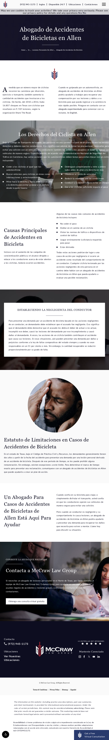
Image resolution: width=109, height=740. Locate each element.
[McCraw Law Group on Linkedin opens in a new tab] (98, 656)
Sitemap (65, 690)
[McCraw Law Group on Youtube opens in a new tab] (93, 656)
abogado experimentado (70, 109)
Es (29, 50)
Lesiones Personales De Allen (43, 50)
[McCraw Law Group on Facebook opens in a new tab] (84, 656)
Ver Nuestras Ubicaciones (12, 658)
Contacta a (41, 566)
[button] (5, 734)
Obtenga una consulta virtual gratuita (26, 601)
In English (72, 112)
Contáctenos (91, 4)
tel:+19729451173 (21, 730)
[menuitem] (79, 656)
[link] (27, 4)
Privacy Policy (54, 690)
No (84, 12)
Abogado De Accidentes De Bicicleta (69, 50)
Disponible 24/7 (57, 4)
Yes (80, 12)
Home (23, 50)
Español (73, 690)
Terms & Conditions (40, 690)
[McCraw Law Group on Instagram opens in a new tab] (79, 656)
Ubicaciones (75, 4)
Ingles (42, 4)
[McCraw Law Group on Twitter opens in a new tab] (89, 656)
